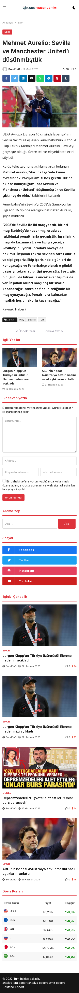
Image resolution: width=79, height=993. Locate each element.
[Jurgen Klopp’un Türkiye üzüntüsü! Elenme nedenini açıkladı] (39, 625)
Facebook (26, 550)
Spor (20, 22)
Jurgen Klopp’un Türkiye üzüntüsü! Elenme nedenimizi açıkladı (37, 729)
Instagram (26, 571)
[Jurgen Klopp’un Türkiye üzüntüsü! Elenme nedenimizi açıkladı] (19, 357)
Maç (21, 319)
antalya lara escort (15, 982)
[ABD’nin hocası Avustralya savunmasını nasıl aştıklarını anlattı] (59, 357)
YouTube (25, 581)
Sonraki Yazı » (53, 331)
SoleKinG (14, 69)
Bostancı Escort (13, 987)
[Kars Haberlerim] (39, 7)
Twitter (24, 560)
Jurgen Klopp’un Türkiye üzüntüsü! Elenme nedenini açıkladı (37, 658)
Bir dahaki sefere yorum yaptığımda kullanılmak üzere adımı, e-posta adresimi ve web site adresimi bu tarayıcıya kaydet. (38, 485)
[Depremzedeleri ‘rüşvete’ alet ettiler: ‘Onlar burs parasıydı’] (39, 767)
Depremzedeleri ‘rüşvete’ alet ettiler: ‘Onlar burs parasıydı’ (37, 800)
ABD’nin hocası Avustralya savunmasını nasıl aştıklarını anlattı (59, 375)
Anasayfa (8, 22)
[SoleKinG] (4, 69)
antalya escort (38, 982)
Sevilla (32, 319)
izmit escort (57, 982)
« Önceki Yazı (25, 331)
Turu (42, 319)
